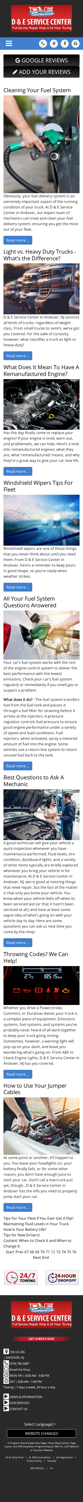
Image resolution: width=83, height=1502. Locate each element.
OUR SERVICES (19, 1403)
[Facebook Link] (65, 44)
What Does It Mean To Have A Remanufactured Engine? (41, 370)
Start (10, 1251)
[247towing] (21, 1277)
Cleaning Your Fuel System (37, 90)
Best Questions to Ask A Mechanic (33, 780)
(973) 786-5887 (19, 1363)
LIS (51, 1468)
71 (48, 1251)
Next (37, 1257)
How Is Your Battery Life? (24, 1229)
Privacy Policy (34, 1460)
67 (26, 1251)
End (45, 1257)
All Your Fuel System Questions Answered (29, 602)
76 (74, 1251)
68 (32, 1251)
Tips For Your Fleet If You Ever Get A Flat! (38, 1218)
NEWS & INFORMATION (25, 1397)
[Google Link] (75, 44)
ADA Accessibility (41, 1457)
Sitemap (51, 1460)
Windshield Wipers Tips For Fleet (38, 486)
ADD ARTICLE (37, 1468)
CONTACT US (18, 1409)
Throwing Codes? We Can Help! (35, 957)
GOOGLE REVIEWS (44, 60)
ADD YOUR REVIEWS (44, 72)
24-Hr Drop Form (14, 1457)
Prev (19, 1251)
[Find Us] (54, 44)
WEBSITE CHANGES (41, 1433)
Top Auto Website (43, 1450)
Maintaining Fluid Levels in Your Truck (36, 1223)
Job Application (64, 1457)
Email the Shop (19, 1369)
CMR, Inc (58, 1446)
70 (42, 1251)
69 (37, 1251)
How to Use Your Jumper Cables (35, 1089)
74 (64, 1251)
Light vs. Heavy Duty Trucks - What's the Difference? (39, 255)
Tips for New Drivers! (21, 1234)
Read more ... (17, 240)
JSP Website (72, 1446)
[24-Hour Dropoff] (62, 1277)
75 (69, 1251)
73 (58, 1251)
